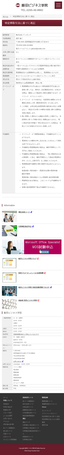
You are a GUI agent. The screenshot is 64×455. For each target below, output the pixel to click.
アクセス (6, 421)
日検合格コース (28, 407)
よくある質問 (7, 415)
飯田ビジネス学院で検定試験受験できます (34, 287)
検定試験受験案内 (29, 415)
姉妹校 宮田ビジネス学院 (27, 300)
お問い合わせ (17, 361)
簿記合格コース (24, 212)
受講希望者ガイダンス (49, 404)
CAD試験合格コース (29, 413)
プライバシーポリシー (49, 413)
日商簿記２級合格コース (31, 428)
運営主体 (45, 425)
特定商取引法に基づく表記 (51, 416)
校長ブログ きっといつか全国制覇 (30, 273)
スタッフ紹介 (7, 413)
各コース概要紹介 (9, 428)
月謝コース (7, 434)
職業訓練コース (47, 401)
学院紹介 (6, 404)
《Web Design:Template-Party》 (32, 450)
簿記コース (26, 422)
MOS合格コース (28, 404)
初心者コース (7, 431)
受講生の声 (7, 410)
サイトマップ (46, 410)
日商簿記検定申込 (25, 226)
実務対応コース (28, 437)
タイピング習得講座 (10, 439)
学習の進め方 (7, 407)
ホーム (5, 16)
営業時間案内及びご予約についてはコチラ (26, 334)
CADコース (7, 437)
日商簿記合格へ (28, 439)
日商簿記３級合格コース (31, 425)
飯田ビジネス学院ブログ (27, 258)
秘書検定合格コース (29, 410)
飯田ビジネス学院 (30, 448)
